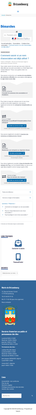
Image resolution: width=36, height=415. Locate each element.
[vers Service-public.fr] (21, 39)
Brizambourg (20, 4)
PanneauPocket (18, 262)
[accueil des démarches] (16, 31)
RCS (2, 106)
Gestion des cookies (8, 389)
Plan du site (5, 383)
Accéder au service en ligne (16, 125)
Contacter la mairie (18, 248)
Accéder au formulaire (16, 153)
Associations (16, 43)
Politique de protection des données (13, 387)
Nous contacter (6, 302)
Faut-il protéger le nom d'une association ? (16, 215)
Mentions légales (7, 385)
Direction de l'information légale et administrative (13, 224)
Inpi (9, 165)
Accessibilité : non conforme (10, 381)
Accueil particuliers (6, 43)
